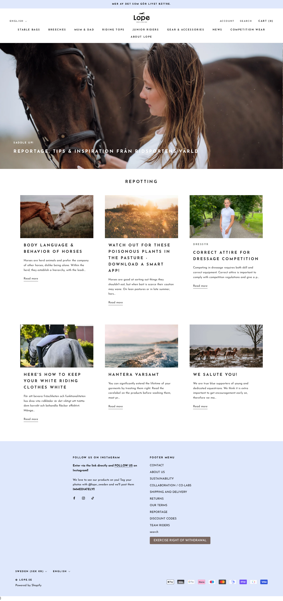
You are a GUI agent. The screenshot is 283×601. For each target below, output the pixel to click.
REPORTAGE (158, 512)
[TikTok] (92, 498)
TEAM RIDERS (160, 525)
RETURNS (157, 498)
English (17, 21)
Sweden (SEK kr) (29, 571)
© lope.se (23, 580)
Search (246, 21)
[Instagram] (83, 498)
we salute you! (215, 375)
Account (227, 21)
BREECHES (57, 30)
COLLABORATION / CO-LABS (170, 485)
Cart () (265, 21)
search (154, 532)
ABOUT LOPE (141, 37)
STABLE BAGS (29, 30)
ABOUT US (157, 472)
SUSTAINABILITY (162, 478)
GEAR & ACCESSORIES (185, 30)
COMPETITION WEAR (247, 30)
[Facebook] (74, 498)
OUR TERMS (158, 505)
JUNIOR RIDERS (146, 30)
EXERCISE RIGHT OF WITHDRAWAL (180, 540)
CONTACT (157, 465)
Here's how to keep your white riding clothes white (52, 381)
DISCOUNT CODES (163, 518)
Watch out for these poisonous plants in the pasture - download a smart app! (139, 258)
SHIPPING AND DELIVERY (168, 492)
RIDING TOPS (113, 30)
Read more (31, 278)
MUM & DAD (84, 30)
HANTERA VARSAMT (133, 375)
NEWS (217, 30)
